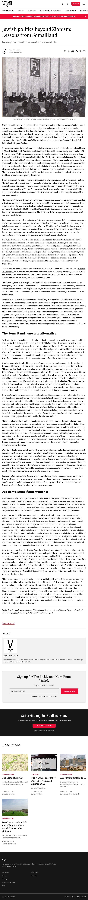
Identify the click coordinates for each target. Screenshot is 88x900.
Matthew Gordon (16, 52)
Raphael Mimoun (9, 794)
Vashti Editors (37, 794)
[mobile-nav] (84, 4)
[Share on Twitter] (65, 51)
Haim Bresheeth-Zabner (60, 157)
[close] (85, 16)
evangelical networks (10, 436)
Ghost (76, 897)
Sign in (52, 730)
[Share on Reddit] (76, 51)
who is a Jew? (55, 439)
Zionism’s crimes (68, 134)
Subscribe (76, 4)
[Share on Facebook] (68, 51)
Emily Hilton (36, 157)
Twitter (33, 876)
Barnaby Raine (79, 157)
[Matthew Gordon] (4, 51)
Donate (4, 876)
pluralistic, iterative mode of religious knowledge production (28, 542)
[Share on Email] (84, 51)
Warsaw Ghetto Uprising (48, 209)
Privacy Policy (53, 696)
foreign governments (28, 436)
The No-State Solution (42, 140)
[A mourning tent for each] (73, 762)
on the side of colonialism (22, 163)
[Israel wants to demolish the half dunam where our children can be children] (15, 807)
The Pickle (34, 774)
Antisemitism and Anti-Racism (50, 11)
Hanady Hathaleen (10, 844)
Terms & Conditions (8, 882)
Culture (21, 11)
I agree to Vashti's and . (45, 696)
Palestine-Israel (8, 11)
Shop (3, 885)
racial (55, 192)
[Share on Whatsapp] (80, 51)
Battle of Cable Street (22, 209)
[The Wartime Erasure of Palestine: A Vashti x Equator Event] (44, 762)
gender (50, 192)
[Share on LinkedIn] (72, 51)
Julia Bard (46, 157)
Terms (44, 696)
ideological (66, 192)
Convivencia (31, 518)
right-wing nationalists (50, 436)
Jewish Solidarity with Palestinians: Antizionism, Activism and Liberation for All (36, 151)
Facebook (34, 873)
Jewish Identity (70, 11)
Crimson (83, 897)
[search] (62, 4)
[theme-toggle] (67, 4)
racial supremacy (43, 163)
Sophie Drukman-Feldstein (70, 794)
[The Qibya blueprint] (15, 762)
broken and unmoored (50, 128)
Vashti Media (11, 897)
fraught (40, 518)
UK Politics (32, 11)
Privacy (4, 879)
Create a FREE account (44, 726)
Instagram (5, 873)
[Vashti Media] (7, 4)
